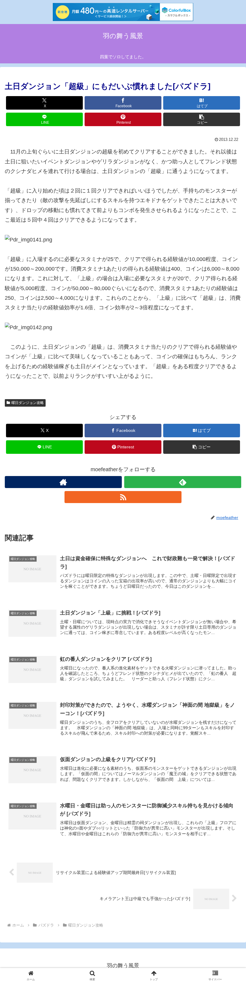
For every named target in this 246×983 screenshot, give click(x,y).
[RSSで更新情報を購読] (123, 497)
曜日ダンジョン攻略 (27, 403)
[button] (201, 119)
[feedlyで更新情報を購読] (182, 482)
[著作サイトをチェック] (63, 482)
